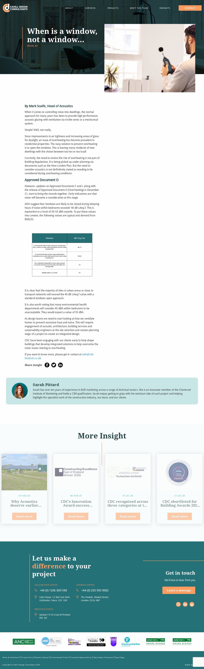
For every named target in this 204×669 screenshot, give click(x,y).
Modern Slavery (41, 657)
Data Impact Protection (103, 657)
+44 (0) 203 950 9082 (95, 590)
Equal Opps (120, 657)
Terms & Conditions (10, 657)
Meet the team (139, 8)
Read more (24, 516)
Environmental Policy (59, 657)
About (69, 8)
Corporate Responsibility (80, 657)
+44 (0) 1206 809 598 (53, 590)
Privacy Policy (27, 657)
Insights (165, 8)
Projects (113, 8)
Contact (190, 8)
